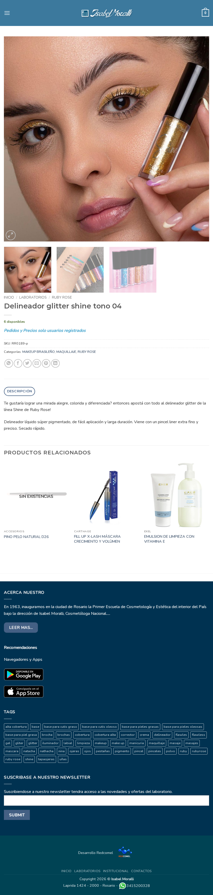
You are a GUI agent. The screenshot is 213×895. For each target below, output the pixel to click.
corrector (128, 734)
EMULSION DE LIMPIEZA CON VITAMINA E (169, 539)
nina (61, 751)
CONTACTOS (141, 871)
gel (7, 743)
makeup (101, 743)
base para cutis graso (60, 726)
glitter (32, 743)
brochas (63, 734)
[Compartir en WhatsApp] (8, 363)
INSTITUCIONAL (116, 871)
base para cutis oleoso (99, 726)
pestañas (103, 751)
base (35, 726)
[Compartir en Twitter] (27, 363)
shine (29, 759)
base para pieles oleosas (183, 726)
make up (118, 743)
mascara (11, 751)
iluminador (50, 743)
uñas (63, 759)
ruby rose (12, 759)
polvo (170, 751)
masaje (175, 743)
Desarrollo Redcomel (96, 852)
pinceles (154, 751)
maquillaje (157, 743)
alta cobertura (16, 726)
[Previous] (14, 138)
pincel (138, 751)
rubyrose (199, 751)
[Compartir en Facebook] (18, 363)
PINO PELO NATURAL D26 (26, 536)
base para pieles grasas (140, 726)
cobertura (82, 734)
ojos (87, 751)
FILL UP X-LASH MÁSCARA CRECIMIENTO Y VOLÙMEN (97, 539)
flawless (198, 734)
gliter (19, 743)
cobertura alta (105, 734)
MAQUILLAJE (66, 351)
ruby (183, 751)
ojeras (74, 751)
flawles (181, 734)
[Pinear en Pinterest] (46, 363)
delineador (162, 734)
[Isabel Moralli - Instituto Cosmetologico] (106, 13)
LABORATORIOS (33, 297)
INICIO (66, 871)
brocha (47, 734)
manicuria (136, 743)
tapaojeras (46, 759)
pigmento (122, 751)
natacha (29, 751)
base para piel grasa (21, 734)
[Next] (198, 138)
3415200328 (138, 885)
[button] (7, 12)
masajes (191, 743)
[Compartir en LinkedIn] (55, 363)
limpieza (83, 743)
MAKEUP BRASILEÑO (38, 351)
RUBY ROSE (62, 297)
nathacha (47, 751)
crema (144, 734)
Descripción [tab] (19, 391)
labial (68, 743)
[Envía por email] (36, 363)
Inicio (9, 297)
